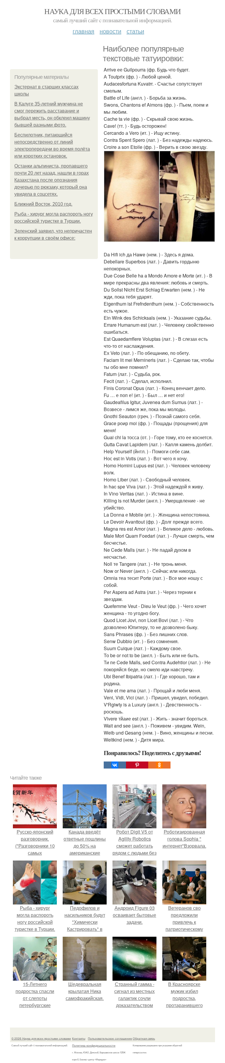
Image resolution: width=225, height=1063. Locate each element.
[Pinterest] (137, 765)
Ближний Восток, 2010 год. (43, 204)
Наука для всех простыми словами (112, 11)
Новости (110, 31)
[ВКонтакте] (115, 765)
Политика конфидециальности (93, 1045)
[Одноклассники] (159, 765)
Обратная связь (144, 1038)
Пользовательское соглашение (110, 1038)
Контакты (78, 1038)
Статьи (135, 31)
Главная (83, 31)
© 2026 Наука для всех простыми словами (41, 1038)
